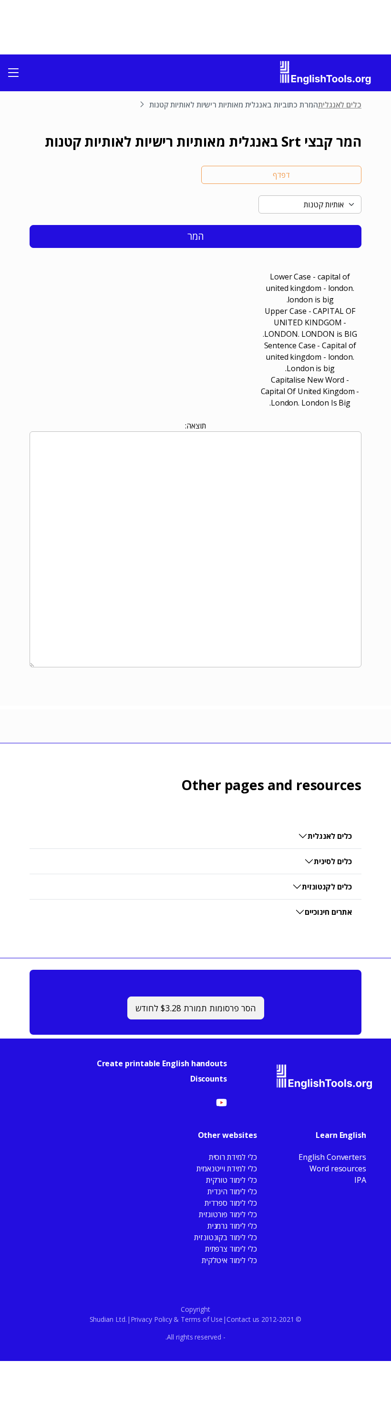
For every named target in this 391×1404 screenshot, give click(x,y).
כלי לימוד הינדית (232, 1191)
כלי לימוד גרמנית (232, 1226)
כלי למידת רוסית (233, 1157)
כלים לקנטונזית (327, 886)
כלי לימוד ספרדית (231, 1203)
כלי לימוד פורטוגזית (228, 1214)
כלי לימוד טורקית (231, 1180)
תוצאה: (195, 425)
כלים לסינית (333, 861)
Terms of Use (202, 1319)
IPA (360, 1180)
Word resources (337, 1168)
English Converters (332, 1157)
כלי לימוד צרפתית (231, 1248)
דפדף (281, 175)
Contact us (242, 1319)
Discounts (208, 1078)
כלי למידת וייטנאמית (226, 1168)
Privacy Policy (151, 1319)
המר (195, 236)
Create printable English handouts (162, 1063)
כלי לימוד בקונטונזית (225, 1237)
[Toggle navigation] (13, 72)
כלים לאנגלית (339, 104)
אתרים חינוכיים (328, 912)
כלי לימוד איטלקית (229, 1260)
